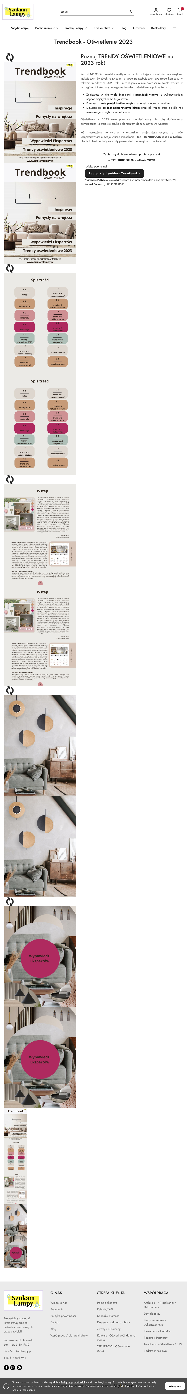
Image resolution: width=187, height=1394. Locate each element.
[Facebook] (6, 1367)
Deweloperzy (152, 1314)
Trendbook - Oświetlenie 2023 (163, 1344)
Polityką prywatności (73, 1382)
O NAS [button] (56, 1293)
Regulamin (56, 1309)
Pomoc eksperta (107, 1303)
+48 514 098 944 (15, 1358)
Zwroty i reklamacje (109, 1329)
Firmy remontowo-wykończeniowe (155, 1322)
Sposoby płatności (108, 1316)
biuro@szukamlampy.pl (17, 1351)
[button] (47, 28)
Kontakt (55, 1322)
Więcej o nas (58, 1303)
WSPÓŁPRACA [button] (156, 1293)
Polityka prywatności (63, 1316)
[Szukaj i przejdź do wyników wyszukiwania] (131, 12)
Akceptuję (175, 1386)
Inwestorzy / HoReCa (157, 1331)
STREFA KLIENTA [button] (111, 1293)
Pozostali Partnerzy (155, 1338)
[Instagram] (12, 1367)
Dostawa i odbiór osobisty (113, 1322)
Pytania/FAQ (105, 1309)
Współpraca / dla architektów (69, 1335)
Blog (53, 1329)
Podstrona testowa (155, 1351)
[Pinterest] (19, 1367)
